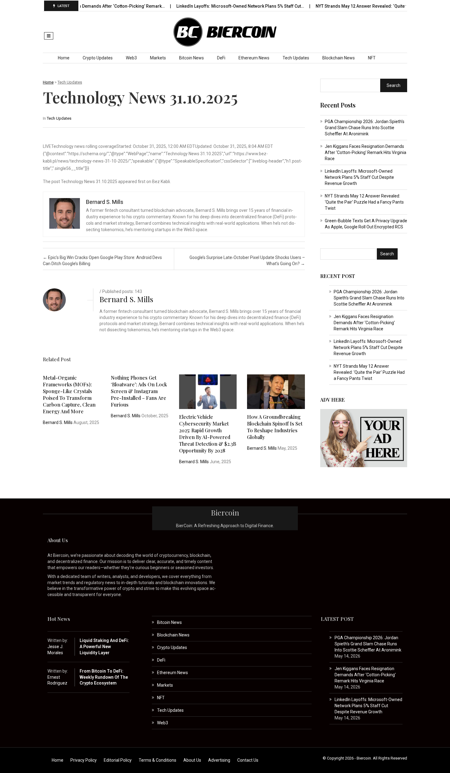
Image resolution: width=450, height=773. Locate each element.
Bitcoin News (191, 57)
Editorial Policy (118, 760)
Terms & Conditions (157, 760)
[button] (48, 35)
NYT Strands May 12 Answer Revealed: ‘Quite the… (350, 6)
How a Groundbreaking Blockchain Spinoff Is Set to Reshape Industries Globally (274, 427)
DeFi (221, 57)
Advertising (219, 760)
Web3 (131, 57)
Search (393, 85)
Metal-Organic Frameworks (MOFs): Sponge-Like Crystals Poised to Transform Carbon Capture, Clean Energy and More (69, 394)
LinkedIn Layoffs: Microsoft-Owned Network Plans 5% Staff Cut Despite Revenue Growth (359, 177)
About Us (192, 760)
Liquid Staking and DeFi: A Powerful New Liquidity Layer (104, 646)
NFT (372, 57)
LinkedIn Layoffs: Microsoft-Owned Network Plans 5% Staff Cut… (225, 6)
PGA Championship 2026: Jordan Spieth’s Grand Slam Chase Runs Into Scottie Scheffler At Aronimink (364, 127)
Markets (158, 57)
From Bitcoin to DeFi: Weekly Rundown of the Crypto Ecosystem (104, 677)
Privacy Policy (83, 760)
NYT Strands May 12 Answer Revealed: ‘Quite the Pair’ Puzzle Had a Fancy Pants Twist (364, 202)
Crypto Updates (98, 57)
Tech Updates (296, 57)
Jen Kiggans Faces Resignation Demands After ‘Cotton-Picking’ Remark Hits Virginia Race (365, 152)
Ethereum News (253, 57)
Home (63, 57)
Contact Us (247, 760)
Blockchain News (338, 57)
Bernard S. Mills (126, 299)
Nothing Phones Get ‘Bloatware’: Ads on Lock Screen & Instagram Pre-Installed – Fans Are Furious (139, 391)
